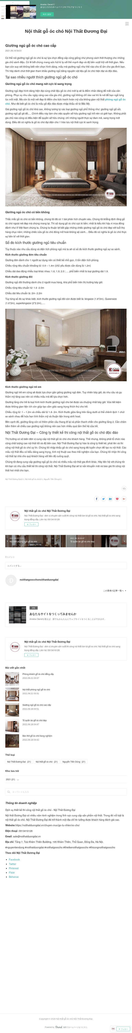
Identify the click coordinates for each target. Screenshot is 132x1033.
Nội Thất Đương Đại (19, 761)
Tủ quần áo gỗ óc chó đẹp (35, 720)
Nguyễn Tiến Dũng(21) (53, 479)
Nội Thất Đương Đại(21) (14, 479)
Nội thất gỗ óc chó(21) (34, 479)
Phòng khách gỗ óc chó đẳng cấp (38, 673)
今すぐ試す (47, 14)
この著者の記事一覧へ (113, 590)
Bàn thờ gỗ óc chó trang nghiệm (37, 735)
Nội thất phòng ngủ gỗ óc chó (36, 689)
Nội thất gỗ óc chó (47, 761)
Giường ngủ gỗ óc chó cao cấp (37, 704)
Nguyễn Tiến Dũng (74, 761)
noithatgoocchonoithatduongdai (39, 579)
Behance (14, 876)
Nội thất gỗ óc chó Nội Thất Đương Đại (66, 31)
